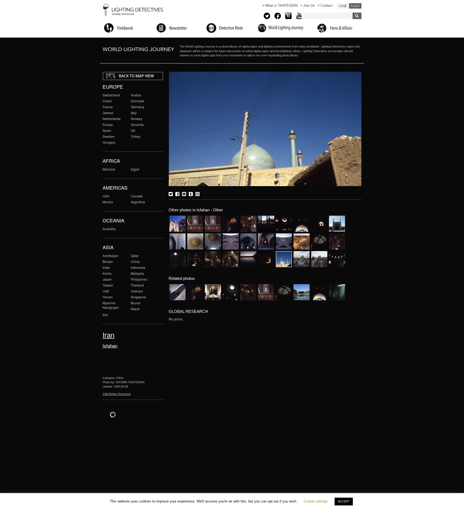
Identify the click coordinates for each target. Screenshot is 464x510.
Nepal (135, 308)
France (108, 106)
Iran (105, 314)
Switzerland (111, 95)
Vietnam (137, 291)
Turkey (135, 136)
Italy (134, 112)
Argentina (138, 202)
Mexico (108, 202)
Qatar (135, 255)
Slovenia (137, 124)
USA (106, 196)
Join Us (309, 5)
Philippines (139, 279)
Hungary (109, 142)
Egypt (135, 169)
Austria (136, 95)
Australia (109, 228)
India (106, 267)
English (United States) (355, 6)
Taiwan (108, 285)
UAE (106, 291)
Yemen (108, 297)
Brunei (135, 303)
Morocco (109, 169)
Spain (107, 130)
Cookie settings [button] (316, 501)
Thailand (137, 285)
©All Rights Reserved (116, 394)
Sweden (109, 136)
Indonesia (138, 267)
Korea (107, 273)
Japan (107, 279)
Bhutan (108, 261)
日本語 (343, 6)
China (135, 261)
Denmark (137, 101)
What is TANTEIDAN (281, 5)
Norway (136, 118)
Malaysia (137, 273)
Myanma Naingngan (111, 305)
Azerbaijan (110, 255)
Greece (108, 112)
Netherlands (112, 118)
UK (133, 130)
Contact (327, 5)
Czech (107, 101)
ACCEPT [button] (344, 501)
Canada (137, 196)
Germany (137, 106)
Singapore (138, 297)
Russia (108, 124)
